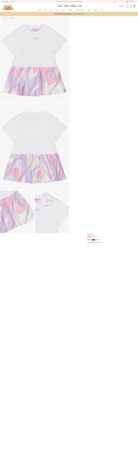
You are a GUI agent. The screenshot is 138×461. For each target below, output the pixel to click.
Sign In (13, 1)
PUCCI (91, 236)
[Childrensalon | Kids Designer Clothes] (8, 7)
